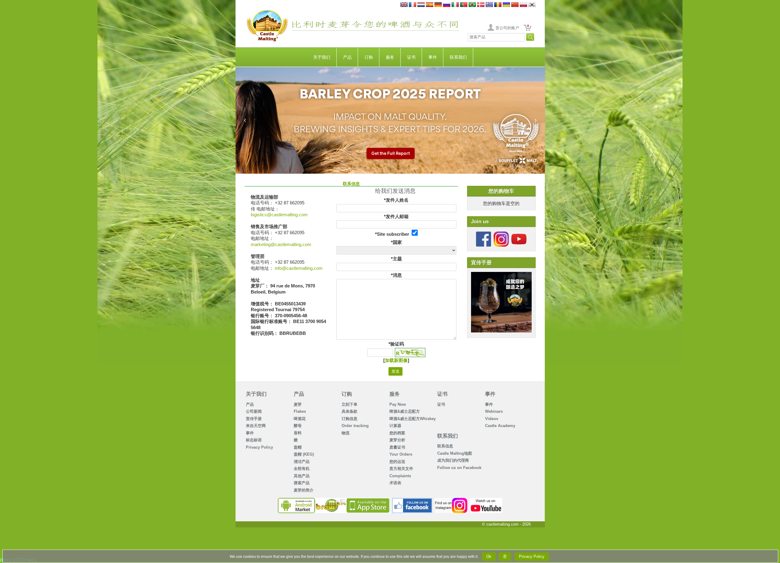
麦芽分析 (397, 440)
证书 (411, 57)
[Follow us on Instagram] (501, 233)
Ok (489, 556)
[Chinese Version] (515, 5)
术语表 (395, 483)
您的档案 (397, 433)
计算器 (395, 425)
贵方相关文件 (401, 468)
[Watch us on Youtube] (486, 500)
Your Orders (400, 454)
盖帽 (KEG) (304, 454)
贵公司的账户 (507, 28)
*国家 (396, 242)
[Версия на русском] (446, 5)
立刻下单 (349, 404)
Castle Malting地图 (454, 453)
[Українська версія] (506, 5)
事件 (432, 57)
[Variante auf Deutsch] (438, 5)
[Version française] (412, 5)
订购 (368, 57)
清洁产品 (302, 461)
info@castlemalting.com (299, 268)
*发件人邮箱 (396, 216)
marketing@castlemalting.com (281, 244)
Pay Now (397, 404)
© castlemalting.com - (506, 524)
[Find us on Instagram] (451, 500)
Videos (491, 418)
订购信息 (349, 418)
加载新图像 (396, 360)
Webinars (494, 411)
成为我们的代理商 (453, 460)
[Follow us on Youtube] (519, 233)
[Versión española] (429, 5)
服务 (390, 57)
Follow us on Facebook (459, 467)
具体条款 (349, 411)
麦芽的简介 (304, 490)
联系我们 (458, 57)
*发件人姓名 (396, 200)
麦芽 (298, 404)
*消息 (396, 275)
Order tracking (355, 425)
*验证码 (396, 343)
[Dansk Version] (480, 5)
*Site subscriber (393, 234)
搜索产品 (302, 483)
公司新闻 (254, 411)
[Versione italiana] (455, 5)
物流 (345, 433)
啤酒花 (300, 418)
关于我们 (321, 57)
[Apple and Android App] (334, 500)
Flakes (300, 411)
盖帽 (298, 447)
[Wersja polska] (523, 5)
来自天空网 (256, 425)
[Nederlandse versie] (421, 5)
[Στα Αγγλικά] (489, 5)
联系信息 (445, 446)
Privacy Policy (259, 447)
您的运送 (397, 461)
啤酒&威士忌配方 (404, 411)
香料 (298, 433)
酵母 (298, 425)
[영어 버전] (532, 5)
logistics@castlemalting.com (279, 214)
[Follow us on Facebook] (483, 233)
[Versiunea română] (498, 5)
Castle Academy (500, 425)
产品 (347, 57)
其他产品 (302, 476)
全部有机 (302, 468)
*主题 (396, 258)
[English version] (404, 5)
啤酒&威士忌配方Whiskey (412, 418)
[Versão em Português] (463, 5)
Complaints (400, 476)
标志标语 (254, 440)
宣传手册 (254, 418)
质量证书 (397, 447)
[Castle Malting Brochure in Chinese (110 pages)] (501, 274)
